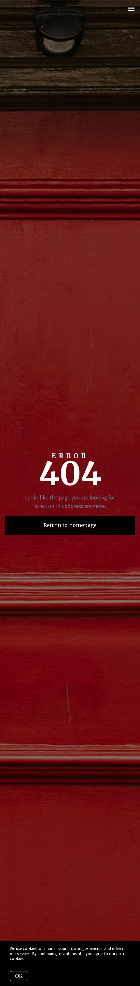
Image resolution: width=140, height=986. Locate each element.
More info (33, 958)
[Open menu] (131, 9)
